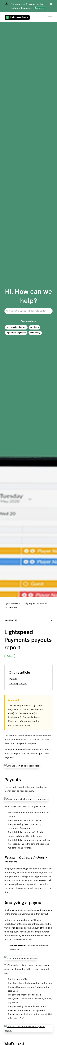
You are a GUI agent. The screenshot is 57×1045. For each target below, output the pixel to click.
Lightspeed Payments (36, 603)
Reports (13, 607)
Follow (10, 656)
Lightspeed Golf (18, 17)
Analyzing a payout (18, 684)
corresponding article (19, 725)
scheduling (35, 333)
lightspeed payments (16, 333)
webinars (34, 327)
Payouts (13, 679)
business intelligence (16, 327)
